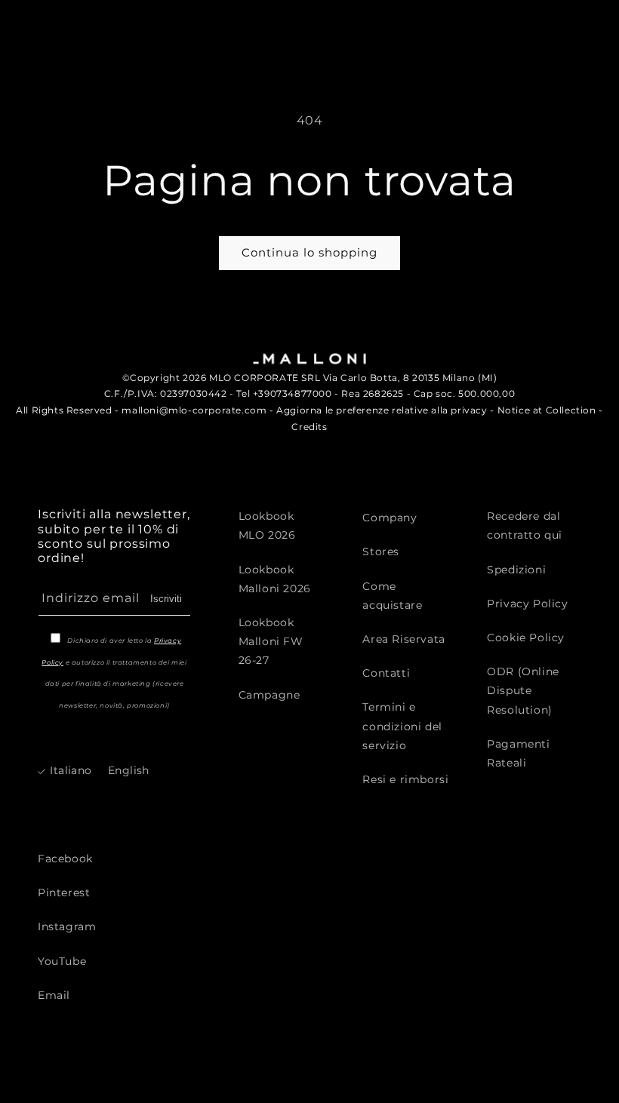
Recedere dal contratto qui (524, 525)
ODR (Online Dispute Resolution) (523, 690)
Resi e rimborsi (405, 779)
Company (389, 517)
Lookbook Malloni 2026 (275, 579)
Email (54, 995)
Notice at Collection (546, 410)
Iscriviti (166, 598)
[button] (442, 23)
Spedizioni (516, 569)
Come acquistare (392, 595)
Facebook (65, 858)
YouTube (62, 961)
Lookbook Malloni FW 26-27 (271, 641)
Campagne (269, 695)
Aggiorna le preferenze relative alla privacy (381, 410)
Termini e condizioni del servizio (402, 725)
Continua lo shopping (309, 252)
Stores (380, 551)
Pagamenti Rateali (518, 753)
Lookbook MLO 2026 (267, 525)
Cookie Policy (526, 637)
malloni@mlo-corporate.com (194, 410)
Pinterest (64, 892)
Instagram (67, 926)
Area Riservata (403, 639)
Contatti (386, 673)
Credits (309, 426)
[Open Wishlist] (536, 23)
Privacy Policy (527, 603)
